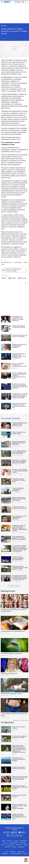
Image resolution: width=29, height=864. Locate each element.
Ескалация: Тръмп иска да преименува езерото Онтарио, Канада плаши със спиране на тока (19, 577)
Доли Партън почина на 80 (9, 673)
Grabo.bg (25, 844)
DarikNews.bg (23, 840)
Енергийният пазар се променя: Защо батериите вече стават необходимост (19, 356)
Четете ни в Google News (16, 835)
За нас (6, 851)
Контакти (25, 853)
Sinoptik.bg (19, 844)
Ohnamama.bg (10, 844)
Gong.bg (16, 840)
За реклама (12, 851)
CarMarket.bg (22, 842)
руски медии (17, 262)
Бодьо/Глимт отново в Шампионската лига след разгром (20, 787)
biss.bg (13, 359)
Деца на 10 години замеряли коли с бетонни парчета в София (20, 567)
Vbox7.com (9, 840)
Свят (13, 427)
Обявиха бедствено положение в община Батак (18, 480)
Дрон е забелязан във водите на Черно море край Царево (19, 499)
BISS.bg (3, 844)
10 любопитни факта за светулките (11, 653)
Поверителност (5, 853)
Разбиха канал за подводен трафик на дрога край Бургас (18, 558)
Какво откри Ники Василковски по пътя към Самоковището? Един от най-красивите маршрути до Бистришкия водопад (19, 749)
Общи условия (20, 851)
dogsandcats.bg (15, 368)
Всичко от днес (14, 586)
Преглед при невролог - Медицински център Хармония (19, 443)
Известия (18, 151)
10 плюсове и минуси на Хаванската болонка (19, 736)
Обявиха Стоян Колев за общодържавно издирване (19, 346)
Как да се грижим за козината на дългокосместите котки (19, 365)
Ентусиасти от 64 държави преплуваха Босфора (18, 759)
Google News (23, 278)
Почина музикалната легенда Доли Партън (18, 326)
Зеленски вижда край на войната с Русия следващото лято (19, 424)
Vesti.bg (7, 2)
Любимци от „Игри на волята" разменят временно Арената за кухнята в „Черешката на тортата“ (20, 528)
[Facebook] (14, 855)
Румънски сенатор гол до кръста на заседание (19, 335)
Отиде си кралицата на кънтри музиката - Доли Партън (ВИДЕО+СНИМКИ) (19, 806)
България (3, 25)
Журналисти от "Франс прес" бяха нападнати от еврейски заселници (19, 461)
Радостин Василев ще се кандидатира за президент (19, 517)
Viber (5, 278)
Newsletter (13, 278)
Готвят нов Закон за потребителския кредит (19, 507)
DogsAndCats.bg (13, 842)
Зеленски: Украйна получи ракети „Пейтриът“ (18, 489)
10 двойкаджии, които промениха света (13, 631)
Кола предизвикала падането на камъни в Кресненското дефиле (19, 538)
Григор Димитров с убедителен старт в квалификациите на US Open (19, 816)
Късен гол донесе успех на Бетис (19, 795)
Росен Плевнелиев (7, 262)
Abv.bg (3, 840)
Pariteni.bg (7, 847)
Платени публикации (16, 853)
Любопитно (14, 532)
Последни (17, 2)
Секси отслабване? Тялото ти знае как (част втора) (14, 714)
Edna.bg (14, 847)
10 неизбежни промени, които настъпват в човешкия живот (14, 610)
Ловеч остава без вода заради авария (18, 432)
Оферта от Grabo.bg (16, 445)
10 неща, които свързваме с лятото (11, 693)
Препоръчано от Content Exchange (20, 720)
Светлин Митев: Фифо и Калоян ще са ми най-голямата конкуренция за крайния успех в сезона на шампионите (20, 548)
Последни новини (10, 418)
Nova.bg (5, 842)
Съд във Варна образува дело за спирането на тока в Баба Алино (19, 452)
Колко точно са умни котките (18, 727)
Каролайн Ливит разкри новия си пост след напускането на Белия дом (19, 405)
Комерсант (17, 117)
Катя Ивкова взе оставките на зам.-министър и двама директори (18, 318)
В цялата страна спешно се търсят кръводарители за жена (20, 471)
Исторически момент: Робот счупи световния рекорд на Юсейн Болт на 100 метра (20, 386)
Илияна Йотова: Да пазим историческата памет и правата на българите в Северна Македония (20, 395)
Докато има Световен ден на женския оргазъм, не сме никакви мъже (20, 778)
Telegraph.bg (21, 847)
